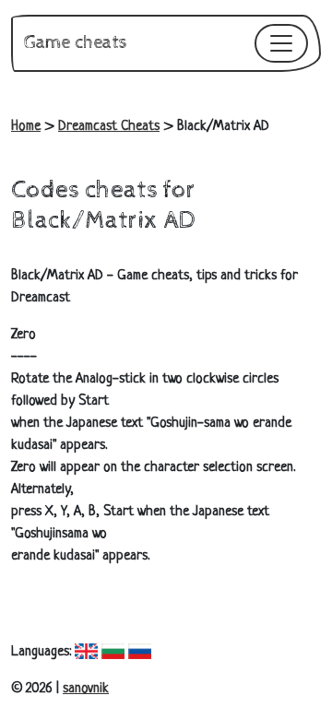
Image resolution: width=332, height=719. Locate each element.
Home (26, 127)
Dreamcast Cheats (109, 127)
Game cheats (75, 42)
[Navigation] (281, 43)
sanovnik (86, 689)
